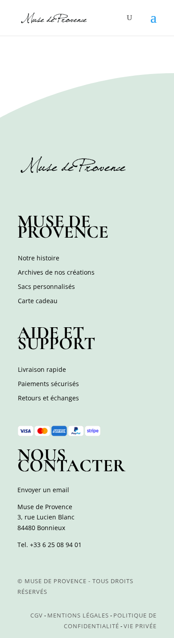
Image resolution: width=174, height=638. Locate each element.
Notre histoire (38, 258)
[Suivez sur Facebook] (25, 191)
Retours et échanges (48, 398)
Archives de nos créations (56, 272)
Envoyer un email (43, 490)
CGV (36, 615)
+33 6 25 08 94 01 (56, 544)
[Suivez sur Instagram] (45, 191)
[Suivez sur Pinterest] (65, 191)
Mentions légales (78, 615)
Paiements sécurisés (48, 383)
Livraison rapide (42, 369)
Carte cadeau (38, 300)
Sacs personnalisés (46, 286)
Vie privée (140, 626)
